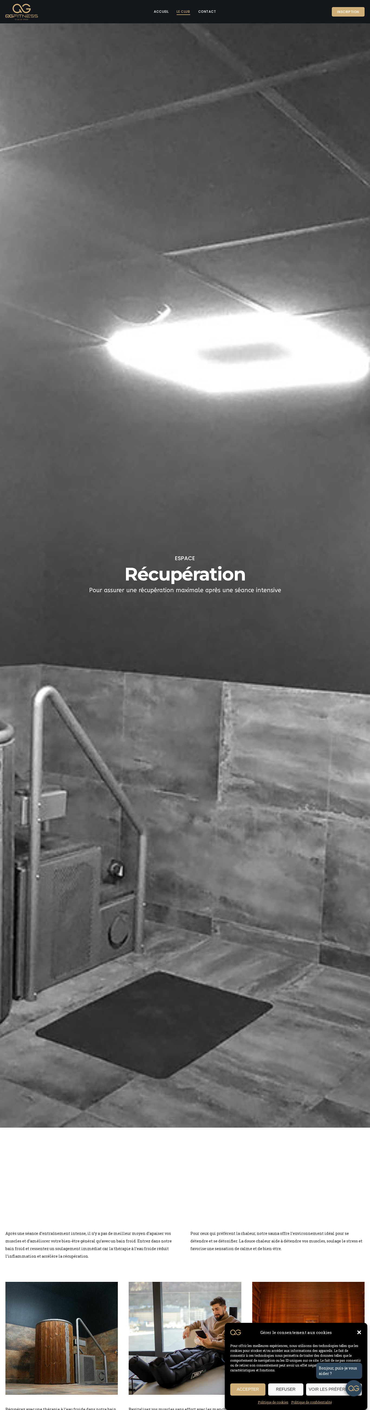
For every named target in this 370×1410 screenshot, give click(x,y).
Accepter (248, 1389)
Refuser (286, 1389)
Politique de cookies (273, 1402)
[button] (359, 1332)
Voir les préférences (334, 1389)
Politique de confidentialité (311, 1402)
